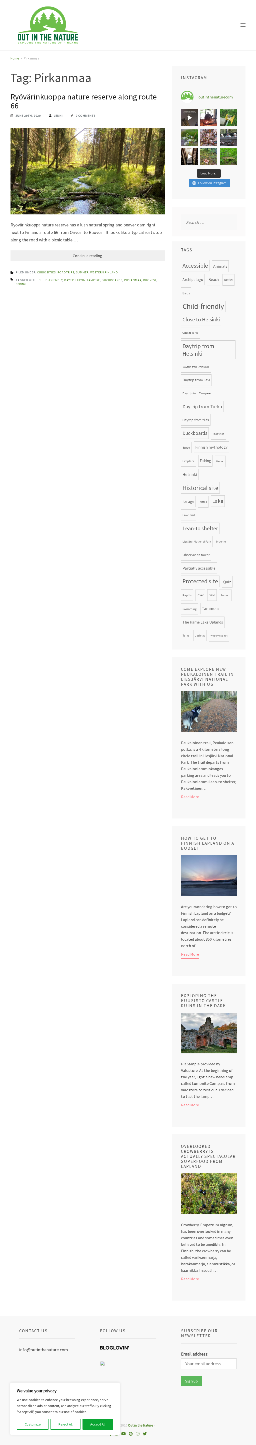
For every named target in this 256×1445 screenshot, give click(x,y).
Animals (220, 266)
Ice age (188, 501)
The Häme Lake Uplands (202, 622)
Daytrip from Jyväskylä (196, 367)
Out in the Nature (140, 1425)
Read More (190, 796)
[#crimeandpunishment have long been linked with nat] (228, 137)
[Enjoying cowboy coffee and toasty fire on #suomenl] (208, 117)
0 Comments (86, 115)
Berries (228, 280)
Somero (225, 595)
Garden (220, 461)
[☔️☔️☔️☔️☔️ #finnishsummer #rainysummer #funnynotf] (228, 117)
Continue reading (87, 255)
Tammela (210, 608)
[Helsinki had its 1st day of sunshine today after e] (189, 117)
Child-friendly (50, 280)
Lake (217, 501)
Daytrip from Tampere (82, 280)
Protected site (200, 581)
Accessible (195, 265)
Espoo (186, 447)
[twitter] (145, 1434)
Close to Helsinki (201, 319)
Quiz (227, 581)
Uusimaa (200, 635)
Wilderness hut (219, 635)
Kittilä (203, 502)
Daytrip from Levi (196, 380)
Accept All (97, 1424)
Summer (82, 272)
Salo (212, 595)
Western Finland (104, 272)
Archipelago (192, 279)
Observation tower (196, 555)
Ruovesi (149, 280)
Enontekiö (218, 434)
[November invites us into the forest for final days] (208, 156)
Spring (21, 284)
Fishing (205, 460)
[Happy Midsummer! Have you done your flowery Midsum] (189, 137)
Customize (33, 1424)
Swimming (189, 609)
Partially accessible (199, 568)
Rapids (187, 595)
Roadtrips (66, 272)
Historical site (200, 488)
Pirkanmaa (133, 280)
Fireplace (188, 461)
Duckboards (112, 280)
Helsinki (189, 474)
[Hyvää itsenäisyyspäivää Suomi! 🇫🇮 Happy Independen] (189, 156)
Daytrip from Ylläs (195, 420)
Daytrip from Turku (202, 407)
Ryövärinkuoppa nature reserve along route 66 (83, 101)
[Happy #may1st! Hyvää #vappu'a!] (208, 137)
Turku (186, 635)
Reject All (65, 1424)
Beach (213, 279)
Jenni (58, 115)
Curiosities (46, 272)
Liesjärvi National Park (196, 541)
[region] (65, 1409)
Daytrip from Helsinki (198, 349)
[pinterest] (131, 1434)
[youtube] (123, 1434)
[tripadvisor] (138, 1434)
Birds (186, 293)
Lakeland (188, 515)
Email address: (194, 1354)
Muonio (221, 541)
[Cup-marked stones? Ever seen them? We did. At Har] (228, 156)
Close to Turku (190, 332)
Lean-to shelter (200, 528)
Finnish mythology (211, 447)
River (200, 595)
